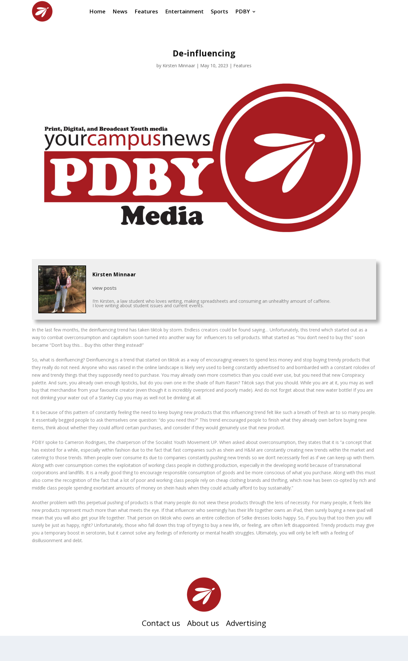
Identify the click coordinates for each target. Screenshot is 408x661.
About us (203, 624)
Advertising (246, 624)
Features (242, 65)
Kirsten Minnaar (179, 65)
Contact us (161, 624)
